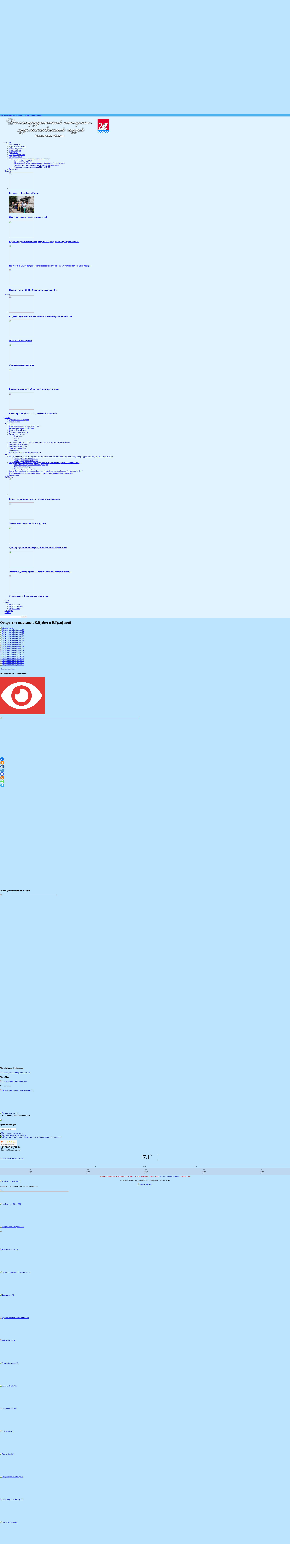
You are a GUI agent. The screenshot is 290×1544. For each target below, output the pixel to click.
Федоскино (18, 436)
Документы (13, 153)
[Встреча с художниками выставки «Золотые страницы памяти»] (21, 312)
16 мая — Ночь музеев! (20, 340)
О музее (8, 142)
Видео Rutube (14, 605)
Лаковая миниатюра (17, 434)
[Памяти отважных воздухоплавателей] (21, 213)
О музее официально (17, 155)
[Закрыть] (1, 1231)
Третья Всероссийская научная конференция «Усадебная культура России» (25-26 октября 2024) (46, 471)
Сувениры (9, 611)
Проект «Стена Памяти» (18, 430)
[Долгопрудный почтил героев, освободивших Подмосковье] (21, 543)
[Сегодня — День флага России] (21, 189)
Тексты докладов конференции (26, 461)
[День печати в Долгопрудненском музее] (21, 592)
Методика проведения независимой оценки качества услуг (36, 165)
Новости (8, 171)
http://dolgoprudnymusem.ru (170, 1176)
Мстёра (16, 438)
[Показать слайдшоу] (8, 669)
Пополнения (14, 450)
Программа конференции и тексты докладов (31, 465)
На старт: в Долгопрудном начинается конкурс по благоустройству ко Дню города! (50, 266)
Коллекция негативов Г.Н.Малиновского (25, 452)
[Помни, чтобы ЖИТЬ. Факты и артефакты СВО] (21, 286)
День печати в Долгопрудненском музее (28, 596)
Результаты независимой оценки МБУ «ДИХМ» (32, 167)
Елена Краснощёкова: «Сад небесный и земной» (33, 413)
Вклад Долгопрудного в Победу (21, 428)
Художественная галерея (18, 432)
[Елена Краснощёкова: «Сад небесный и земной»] (21, 409)
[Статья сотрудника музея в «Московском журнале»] (21, 494)
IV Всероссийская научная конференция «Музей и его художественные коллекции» (41, 473)
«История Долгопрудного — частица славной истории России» (40, 572)
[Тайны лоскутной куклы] (21, 360)
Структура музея (15, 157)
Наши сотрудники (16, 149)
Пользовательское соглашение (13, 1133)
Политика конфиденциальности (13, 1135)
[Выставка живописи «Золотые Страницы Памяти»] (21, 385)
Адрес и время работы (17, 147)
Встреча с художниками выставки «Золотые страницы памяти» (40, 316)
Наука (7, 454)
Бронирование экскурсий (19, 420)
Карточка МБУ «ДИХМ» (23, 161)
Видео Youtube (14, 609)
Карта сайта (13, 169)
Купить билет (14, 422)
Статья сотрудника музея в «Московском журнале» (34, 499)
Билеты (7, 418)
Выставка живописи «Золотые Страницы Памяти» (34, 389)
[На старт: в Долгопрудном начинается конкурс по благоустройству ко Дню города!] (21, 261)
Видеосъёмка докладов (22, 467)
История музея (14, 144)
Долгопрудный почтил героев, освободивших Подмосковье (38, 547)
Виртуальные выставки (18, 446)
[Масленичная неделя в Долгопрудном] (21, 519)
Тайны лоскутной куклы (21, 365)
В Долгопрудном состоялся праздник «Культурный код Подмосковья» (44, 241)
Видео (7, 602)
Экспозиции (9, 424)
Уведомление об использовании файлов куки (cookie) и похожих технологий (31, 1137)
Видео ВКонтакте (16, 607)
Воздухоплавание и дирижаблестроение (24, 426)
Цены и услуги (15, 151)
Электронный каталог (17, 448)
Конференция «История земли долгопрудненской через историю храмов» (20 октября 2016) (44, 463)
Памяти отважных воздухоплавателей (28, 217)
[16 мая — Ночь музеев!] (21, 336)
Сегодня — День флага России (24, 193)
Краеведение (14, 475)
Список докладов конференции (26, 459)
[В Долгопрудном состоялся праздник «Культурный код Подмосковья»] (21, 237)
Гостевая (8, 613)
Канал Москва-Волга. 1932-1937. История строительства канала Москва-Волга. (40, 442)
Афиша (7, 294)
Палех (16, 440)
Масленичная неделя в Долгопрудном (27, 523)
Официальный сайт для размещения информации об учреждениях (39, 163)
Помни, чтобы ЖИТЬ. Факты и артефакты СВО (33, 290)
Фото (7, 600)
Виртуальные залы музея (18, 444)
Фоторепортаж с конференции (25, 469)
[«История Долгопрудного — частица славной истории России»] (21, 567)
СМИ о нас (9, 477)
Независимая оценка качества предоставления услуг (29, 159)
